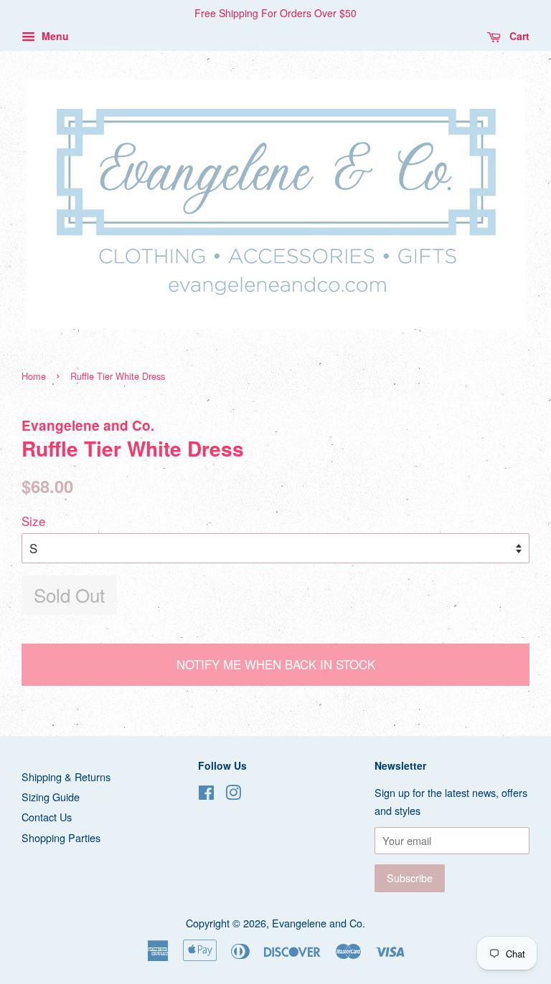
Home (34, 376)
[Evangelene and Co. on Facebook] (206, 794)
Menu (54, 36)
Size (33, 521)
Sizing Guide (51, 796)
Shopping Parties (61, 837)
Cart (518, 36)
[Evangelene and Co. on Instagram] (233, 794)
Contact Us (47, 816)
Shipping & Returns (66, 776)
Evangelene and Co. (318, 922)
